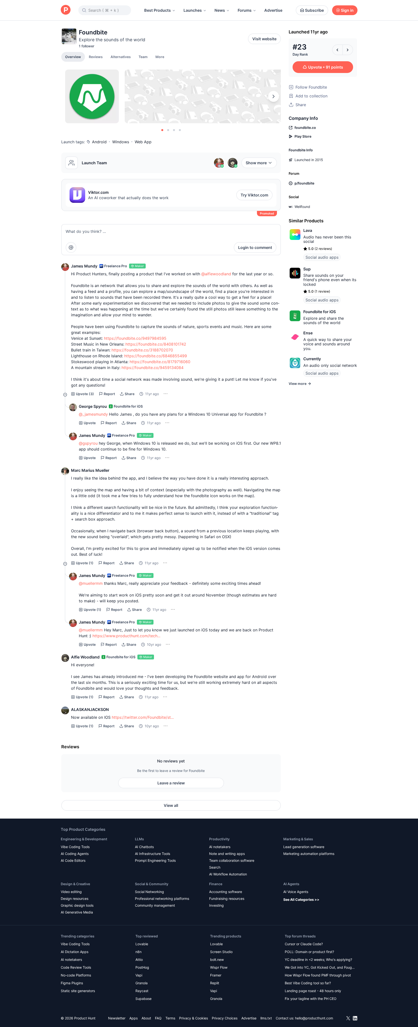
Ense (308, 332)
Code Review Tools (76, 967)
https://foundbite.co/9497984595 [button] (135, 338)
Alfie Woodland (85, 657)
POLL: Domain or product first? (309, 952)
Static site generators (78, 991)
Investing (216, 905)
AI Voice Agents (295, 892)
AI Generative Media (77, 912)
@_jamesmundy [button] (93, 414)
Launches (193, 10)
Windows (120, 141)
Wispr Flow (218, 967)
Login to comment (255, 247)
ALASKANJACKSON (90, 709)
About (146, 1018)
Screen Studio (221, 952)
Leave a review (171, 783)
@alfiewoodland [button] (216, 273)
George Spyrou (93, 406)
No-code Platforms (76, 975)
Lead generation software (303, 847)
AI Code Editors (73, 860)
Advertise (273, 10)
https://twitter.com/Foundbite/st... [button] (143, 717)
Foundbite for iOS (319, 311)
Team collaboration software (231, 860)
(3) (85, 394)
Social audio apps (322, 257)
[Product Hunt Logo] (66, 10)
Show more (256, 162)
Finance (215, 884)
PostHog (142, 967)
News (219, 10)
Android (99, 141)
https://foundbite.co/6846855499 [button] (155, 355)
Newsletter (116, 1018)
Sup (307, 269)
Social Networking (149, 892)
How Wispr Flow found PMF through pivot (318, 975)
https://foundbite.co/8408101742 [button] (155, 344)
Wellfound (302, 207)
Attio (139, 959)
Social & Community (151, 884)
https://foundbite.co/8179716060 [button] (160, 361)
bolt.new (217, 959)
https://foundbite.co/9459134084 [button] (153, 367)
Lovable (141, 944)
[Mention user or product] (71, 247)
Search (214, 867)
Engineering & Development (84, 839)
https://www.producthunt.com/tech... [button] (126, 635)
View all (171, 805)
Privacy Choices (224, 1018)
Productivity (219, 839)
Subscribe (314, 10)
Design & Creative (75, 884)
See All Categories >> (301, 899)
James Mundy (84, 266)
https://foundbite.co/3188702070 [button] (142, 350)
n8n (138, 952)
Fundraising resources (226, 898)
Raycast (141, 991)
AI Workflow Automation (228, 874)
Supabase (143, 998)
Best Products (157, 10)
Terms (170, 1018)
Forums (245, 10)
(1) (84, 563)
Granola (141, 983)
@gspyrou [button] (88, 443)
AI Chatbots (144, 847)
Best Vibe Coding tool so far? (308, 983)
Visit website (264, 38)
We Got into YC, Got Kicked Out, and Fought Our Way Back (320, 967)
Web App (143, 141)
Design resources (74, 898)
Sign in (347, 10)
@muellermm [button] (91, 583)
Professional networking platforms (162, 898)
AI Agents (291, 884)
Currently (312, 358)
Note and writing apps (227, 854)
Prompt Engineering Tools (155, 860)
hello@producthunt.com (314, 1018)
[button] (160, 56)
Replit (214, 983)
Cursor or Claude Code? (304, 944)
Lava (307, 230)
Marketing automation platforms (308, 854)
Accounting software (225, 892)
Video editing (71, 892)
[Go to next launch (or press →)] (348, 50)
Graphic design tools (77, 905)
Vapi (138, 975)
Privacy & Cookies (193, 1018)
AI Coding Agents (75, 854)
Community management (155, 905)
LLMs (139, 839)
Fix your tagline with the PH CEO (310, 998)
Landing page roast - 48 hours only (313, 991)
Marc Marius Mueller (90, 470)
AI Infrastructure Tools (152, 854)
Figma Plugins (72, 983)
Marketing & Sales (298, 839)
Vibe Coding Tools (75, 847)
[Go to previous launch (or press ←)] (337, 50)
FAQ (158, 1018)
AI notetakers (219, 847)
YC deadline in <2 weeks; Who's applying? (318, 959)
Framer (215, 975)
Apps (133, 1018)
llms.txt (266, 1018)
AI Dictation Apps (74, 952)
